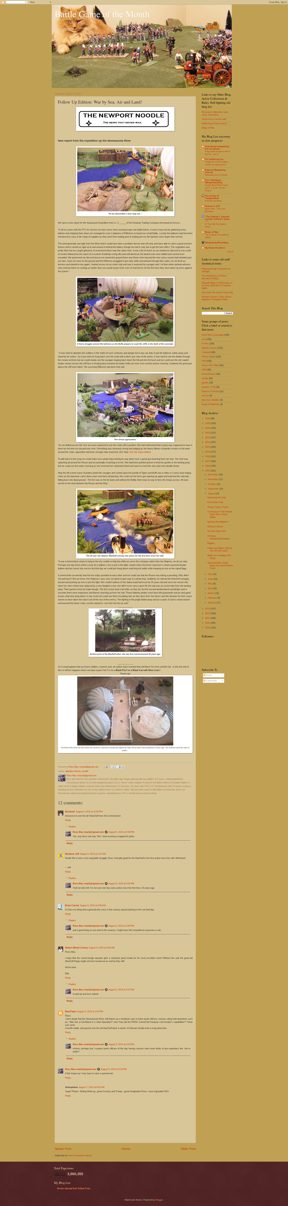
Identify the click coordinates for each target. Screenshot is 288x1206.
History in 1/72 (212, 206)
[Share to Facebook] (120, 766)
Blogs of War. (208, 128)
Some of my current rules (214, 119)
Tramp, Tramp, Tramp (218, 507)
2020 (208, 447)
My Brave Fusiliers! (215, 248)
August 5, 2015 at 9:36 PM (121, 926)
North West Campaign (213, 335)
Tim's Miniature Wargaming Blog (213, 181)
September (213, 489)
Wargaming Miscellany (216, 242)
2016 (208, 466)
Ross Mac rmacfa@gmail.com (88, 832)
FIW (204, 361)
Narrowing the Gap (216, 497)
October (212, 484)
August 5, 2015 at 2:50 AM (93, 905)
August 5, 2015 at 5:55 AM (102, 947)
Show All (230, 251)
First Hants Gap (215, 502)
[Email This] (111, 766)
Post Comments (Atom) (80, 1155)
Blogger (159, 1200)
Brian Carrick (72, 905)
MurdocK (70, 811)
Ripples (211, 543)
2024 (208, 428)
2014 (208, 608)
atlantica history (73, 771)
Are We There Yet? (216, 531)
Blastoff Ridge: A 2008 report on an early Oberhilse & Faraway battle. (217, 285)
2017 (208, 461)
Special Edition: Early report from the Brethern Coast (220, 565)
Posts (208, 675)
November (213, 479)
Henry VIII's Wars (210, 365)
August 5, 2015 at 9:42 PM (121, 1044)
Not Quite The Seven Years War (217, 292)
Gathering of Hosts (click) (214, 123)
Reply (68, 820)
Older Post (188, 1148)
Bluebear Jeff (72, 854)
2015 (208, 470)
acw (204, 339)
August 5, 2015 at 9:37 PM (121, 989)
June (210, 579)
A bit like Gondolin (213, 201)
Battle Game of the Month (102, 14)
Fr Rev (205, 343)
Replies (72, 826)
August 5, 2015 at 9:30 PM (121, 832)
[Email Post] (106, 767)
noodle (85, 771)
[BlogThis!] (114, 766)
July (210, 574)
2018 (208, 456)
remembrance (209, 374)
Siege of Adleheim (210, 404)
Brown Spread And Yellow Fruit (73, 1188)
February (212, 598)
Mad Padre (70, 1011)
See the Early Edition (140, 452)
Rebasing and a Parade (216, 175)
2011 (207, 623)
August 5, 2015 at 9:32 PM (114, 1069)
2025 (208, 423)
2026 (208, 418)
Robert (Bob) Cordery (76, 947)
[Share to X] (117, 766)
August (211, 493)
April (210, 588)
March (211, 593)
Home (126, 1148)
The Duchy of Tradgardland (212, 197)
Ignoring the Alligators (217, 522)
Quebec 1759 (208, 387)
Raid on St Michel (210, 391)
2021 (208, 442)
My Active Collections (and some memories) (215, 113)
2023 (208, 433)
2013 (208, 613)
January (212, 602)
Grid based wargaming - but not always (217, 147)
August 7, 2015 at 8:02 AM (92, 1087)
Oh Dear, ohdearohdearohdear (218, 537)
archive (205, 395)
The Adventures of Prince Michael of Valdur (214, 277)
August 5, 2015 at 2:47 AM (93, 854)
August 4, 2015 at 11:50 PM (89, 811)
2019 (208, 452)
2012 (208, 618)
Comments (211, 680)
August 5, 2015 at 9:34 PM (121, 883)
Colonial (206, 352)
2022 (208, 437)
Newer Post (63, 1148)
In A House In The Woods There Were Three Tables (219, 514)
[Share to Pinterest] (123, 766)
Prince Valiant (208, 356)
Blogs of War (211, 232)
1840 (204, 369)
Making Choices (215, 526)
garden (205, 382)
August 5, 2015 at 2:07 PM (90, 1011)
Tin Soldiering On (214, 159)
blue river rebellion (210, 400)
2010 (208, 627)
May (210, 583)
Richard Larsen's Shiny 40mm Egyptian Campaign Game (216, 298)
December (213, 474)
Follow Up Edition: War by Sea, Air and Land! (219, 549)
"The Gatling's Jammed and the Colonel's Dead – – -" (218, 219)
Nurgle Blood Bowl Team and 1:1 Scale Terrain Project (216, 188)
